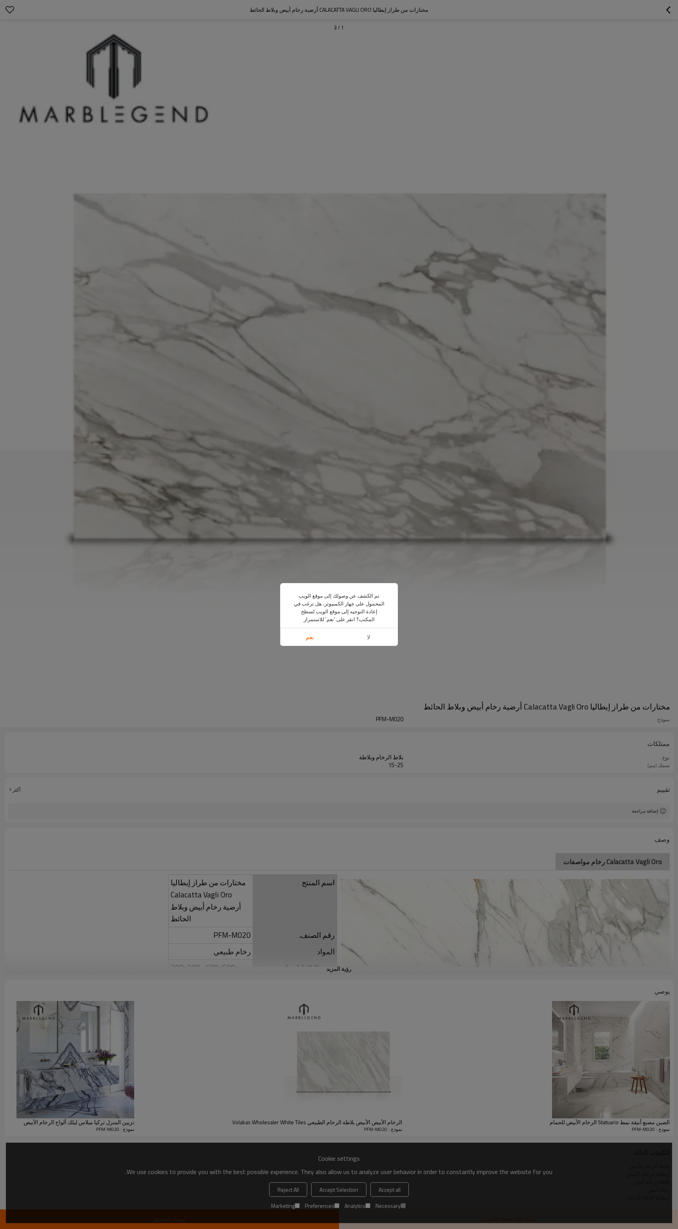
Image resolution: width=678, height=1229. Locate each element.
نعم (310, 637)
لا (368, 637)
